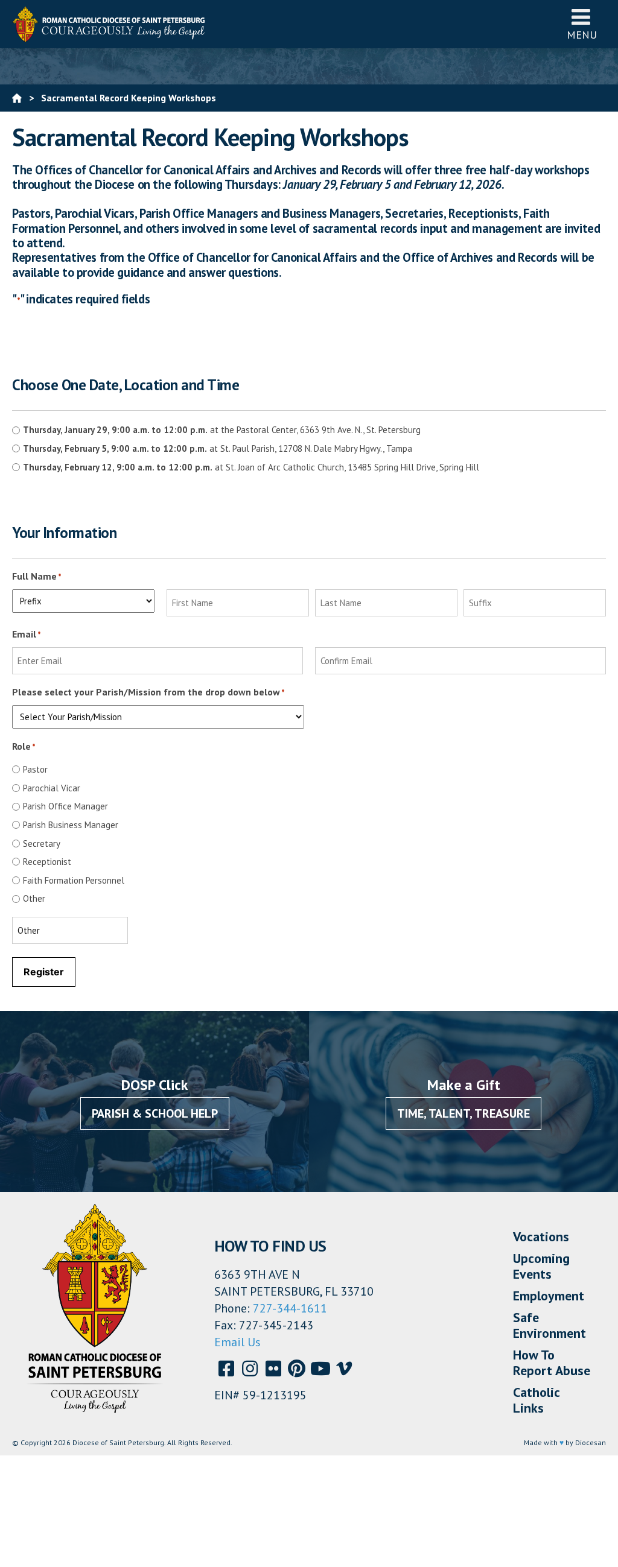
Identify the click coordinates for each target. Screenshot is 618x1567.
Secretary (41, 843)
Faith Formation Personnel (73, 880)
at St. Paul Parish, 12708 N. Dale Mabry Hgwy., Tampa (217, 448)
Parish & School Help (155, 1113)
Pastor (35, 769)
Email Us (237, 1342)
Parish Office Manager (65, 806)
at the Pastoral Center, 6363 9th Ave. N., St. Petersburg (222, 429)
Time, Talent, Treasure (463, 1113)
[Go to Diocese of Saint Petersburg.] (17, 98)
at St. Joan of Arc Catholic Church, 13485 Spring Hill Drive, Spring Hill (251, 467)
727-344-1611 (290, 1308)
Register (44, 972)
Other (34, 898)
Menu (582, 35)
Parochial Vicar (51, 788)
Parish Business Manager (70, 825)
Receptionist (47, 861)
